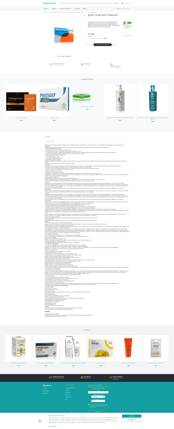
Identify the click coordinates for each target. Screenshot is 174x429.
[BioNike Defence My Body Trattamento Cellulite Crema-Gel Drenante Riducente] (153, 100)
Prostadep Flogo (54, 117)
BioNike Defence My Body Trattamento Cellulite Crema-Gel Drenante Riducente (153, 118)
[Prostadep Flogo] (54, 100)
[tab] (48, 136)
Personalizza (131, 419)
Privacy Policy (92, 407)
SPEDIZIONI (67, 394)
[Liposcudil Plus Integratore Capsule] (46, 348)
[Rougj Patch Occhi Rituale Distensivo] (156, 348)
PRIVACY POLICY (46, 391)
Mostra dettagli (52, 426)
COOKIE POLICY (46, 393)
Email (98, 390)
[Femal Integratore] (101, 348)
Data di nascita (96, 395)
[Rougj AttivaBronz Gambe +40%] (128, 348)
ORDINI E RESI (68, 397)
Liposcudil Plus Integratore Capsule (46, 363)
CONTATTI (67, 390)
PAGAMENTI (67, 392)
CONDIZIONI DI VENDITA (70, 388)
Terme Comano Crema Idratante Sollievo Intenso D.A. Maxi (120, 117)
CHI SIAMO (45, 388)
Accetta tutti (132, 416)
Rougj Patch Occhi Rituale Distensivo (155, 363)
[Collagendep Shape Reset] (21, 100)
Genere (96, 399)
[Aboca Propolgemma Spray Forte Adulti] (19, 348)
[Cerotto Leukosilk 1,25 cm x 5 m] (87, 94)
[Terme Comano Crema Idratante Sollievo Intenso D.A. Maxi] (120, 100)
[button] (84, 16)
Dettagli (48, 136)
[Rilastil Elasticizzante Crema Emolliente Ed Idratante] (73, 348)
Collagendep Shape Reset (21, 117)
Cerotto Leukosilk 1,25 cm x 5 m (87, 106)
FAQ (66, 399)
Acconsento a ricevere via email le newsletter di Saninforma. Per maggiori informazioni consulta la (98, 406)
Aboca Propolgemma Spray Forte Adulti (18, 363)
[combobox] (89, 3)
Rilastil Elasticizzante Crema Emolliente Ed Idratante (73, 363)
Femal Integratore (101, 363)
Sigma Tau (93, 12)
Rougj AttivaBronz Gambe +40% (128, 363)
